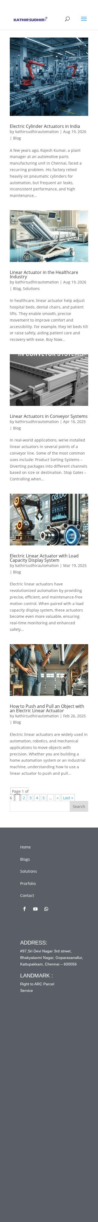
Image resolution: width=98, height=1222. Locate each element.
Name (36, 1052)
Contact (27, 895)
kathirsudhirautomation (37, 131)
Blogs (25, 859)
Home (25, 847)
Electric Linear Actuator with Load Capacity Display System (44, 558)
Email (36, 1074)
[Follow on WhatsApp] (46, 909)
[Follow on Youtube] (35, 909)
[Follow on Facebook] (24, 909)
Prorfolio (28, 883)
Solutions (31, 288)
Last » (68, 797)
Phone (35, 1097)
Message (38, 1119)
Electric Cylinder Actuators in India (45, 126)
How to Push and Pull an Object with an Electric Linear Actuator (47, 708)
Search (79, 806)
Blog (17, 138)
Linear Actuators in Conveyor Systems (49, 416)
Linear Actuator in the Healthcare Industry (44, 274)
